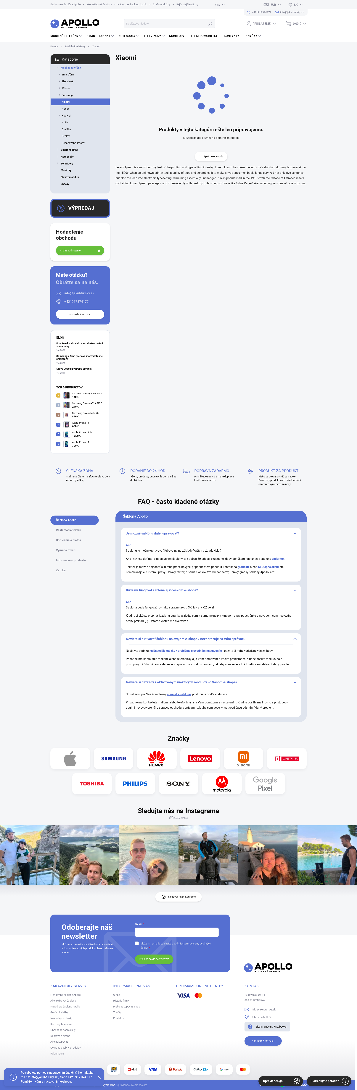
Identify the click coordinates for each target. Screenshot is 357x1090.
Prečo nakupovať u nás (126, 1006)
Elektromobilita (70, 177)
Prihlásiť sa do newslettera (154, 958)
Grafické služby (161, 4)
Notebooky (67, 156)
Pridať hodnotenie (70, 250)
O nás (116, 994)
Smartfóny (68, 74)
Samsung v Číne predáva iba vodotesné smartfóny (79, 357)
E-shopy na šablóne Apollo (65, 4)
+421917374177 (76, 301)
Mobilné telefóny (71, 67)
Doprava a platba (60, 1035)
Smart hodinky (69, 149)
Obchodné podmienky (62, 1029)
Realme (66, 136)
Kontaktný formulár (80, 314)
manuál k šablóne (179, 694)
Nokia (65, 122)
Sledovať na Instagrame (182, 896)
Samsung (67, 95)
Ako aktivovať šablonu (99, 4)
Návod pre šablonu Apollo (132, 4)
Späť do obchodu (213, 156)
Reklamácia (57, 1053)
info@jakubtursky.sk (79, 293)
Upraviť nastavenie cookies (131, 1084)
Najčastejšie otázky (187, 4)
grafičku (243, 567)
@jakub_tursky (178, 817)
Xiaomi (66, 101)
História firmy (121, 1000)
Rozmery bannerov (61, 1024)
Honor (65, 108)
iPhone (66, 88)
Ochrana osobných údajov (65, 1047)
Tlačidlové (67, 81)
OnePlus (66, 129)
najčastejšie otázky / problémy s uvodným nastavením (186, 651)
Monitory (66, 170)
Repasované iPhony (73, 142)
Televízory (67, 163)
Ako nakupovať (59, 1041)
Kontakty (118, 1018)
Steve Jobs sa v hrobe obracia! (74, 368)
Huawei (66, 115)
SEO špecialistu (268, 567)
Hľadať (210, 23)
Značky (65, 184)
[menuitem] (66, 36)
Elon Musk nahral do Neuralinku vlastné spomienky (79, 345)
